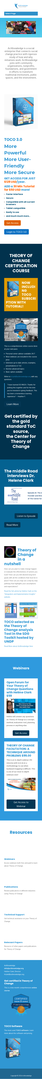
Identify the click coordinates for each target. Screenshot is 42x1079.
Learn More (13, 404)
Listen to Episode (26, 515)
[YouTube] (30, 1071)
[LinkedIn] (24, 1071)
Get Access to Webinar (21, 804)
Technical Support (14, 914)
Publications (11, 886)
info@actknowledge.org (14, 968)
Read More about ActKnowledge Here (18, 646)
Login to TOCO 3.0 (16, 231)
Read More (12, 524)
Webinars (9, 859)
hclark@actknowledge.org (21, 376)
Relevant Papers (13, 942)
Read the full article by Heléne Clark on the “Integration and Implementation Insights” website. (20, 594)
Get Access (12, 222)
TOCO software (22, 1030)
